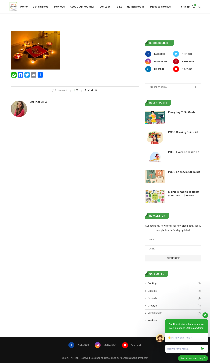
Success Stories (160, 6)
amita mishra (38, 102)
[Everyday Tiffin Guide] (155, 117)
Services (59, 6)
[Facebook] (181, 6)
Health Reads (136, 6)
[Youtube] (188, 6)
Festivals (174, 298)
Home (24, 6)
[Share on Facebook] (85, 90)
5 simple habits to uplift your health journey (183, 193)
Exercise (174, 290)
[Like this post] (79, 90)
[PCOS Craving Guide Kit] (155, 137)
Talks (118, 6)
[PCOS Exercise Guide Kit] (155, 157)
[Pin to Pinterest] (92, 90)
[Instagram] (185, 6)
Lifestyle (174, 305)
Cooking (174, 283)
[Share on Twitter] (89, 90)
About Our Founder (82, 6)
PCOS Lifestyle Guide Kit (184, 172)
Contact (104, 6)
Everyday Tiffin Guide (182, 112)
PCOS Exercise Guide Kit (184, 152)
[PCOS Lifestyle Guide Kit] (155, 176)
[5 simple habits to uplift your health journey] (155, 196)
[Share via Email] (96, 90)
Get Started (41, 6)
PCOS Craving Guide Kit (183, 132)
